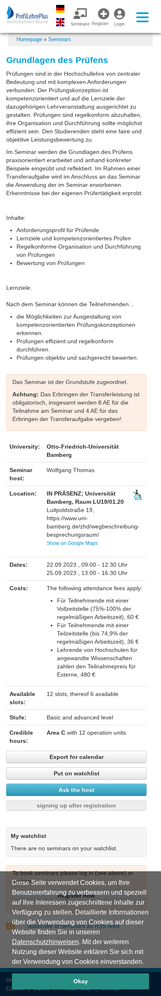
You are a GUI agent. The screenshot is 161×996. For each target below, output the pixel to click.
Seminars (59, 39)
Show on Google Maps (72, 543)
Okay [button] (80, 981)
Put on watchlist (76, 773)
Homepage (29, 39)
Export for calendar (77, 757)
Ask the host (77, 790)
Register (100, 23)
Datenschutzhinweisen (45, 941)
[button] (146, 962)
